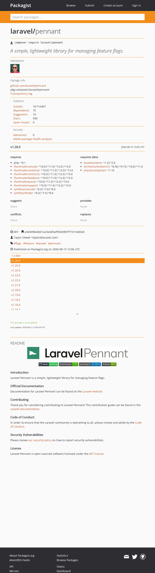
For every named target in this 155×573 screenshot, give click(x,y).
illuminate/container (27, 170)
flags (18, 243)
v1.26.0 (15, 260)
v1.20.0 (15, 290)
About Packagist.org (21, 555)
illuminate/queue (25, 181)
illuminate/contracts (26, 174)
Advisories (19, 135)
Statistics (62, 555)
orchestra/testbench (96, 166)
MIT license (96, 454)
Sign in (136, 5)
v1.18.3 (15, 309)
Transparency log (21, 93)
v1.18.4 (15, 305)
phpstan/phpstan (95, 170)
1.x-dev (15, 255)
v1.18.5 (15, 300)
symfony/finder (23, 193)
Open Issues (21, 122)
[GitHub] (143, 556)
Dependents (21, 110)
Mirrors (14, 571)
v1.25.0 (15, 265)
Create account (113, 5)
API (11, 566)
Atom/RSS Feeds (19, 560)
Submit (89, 5)
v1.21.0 (15, 285)
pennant (55, 243)
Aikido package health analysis (32, 139)
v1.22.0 (15, 280)
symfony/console (24, 189)
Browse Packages (67, 560)
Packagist (20, 5)
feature (29, 243)
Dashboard (64, 571)
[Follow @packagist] (134, 556)
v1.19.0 (15, 295)
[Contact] (126, 556)
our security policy (40, 440)
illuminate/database (26, 178)
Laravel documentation (25, 409)
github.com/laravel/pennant (28, 85)
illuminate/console (25, 166)
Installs (17, 106)
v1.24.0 (15, 270)
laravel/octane (93, 162)
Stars (16, 118)
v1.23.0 (15, 275)
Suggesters (20, 114)
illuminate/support (26, 185)
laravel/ (22, 31)
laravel (42, 243)
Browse (71, 5)
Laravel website (92, 391)
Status (61, 566)
